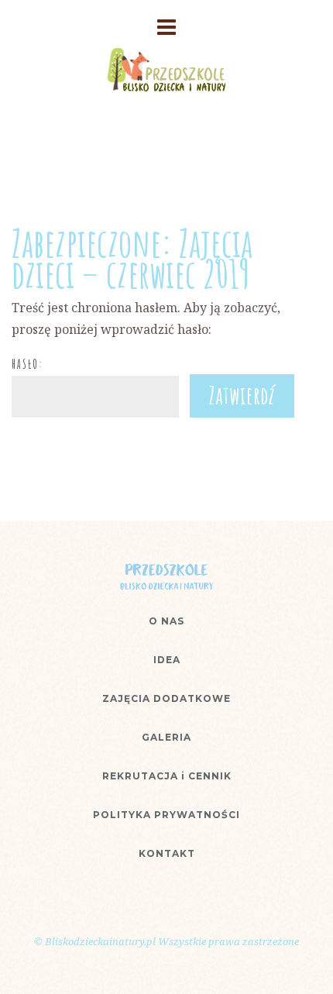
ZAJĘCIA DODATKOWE (166, 698)
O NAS (166, 621)
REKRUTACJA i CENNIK (167, 776)
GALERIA (166, 737)
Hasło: (28, 364)
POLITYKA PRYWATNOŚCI (166, 814)
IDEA (166, 660)
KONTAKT (167, 853)
